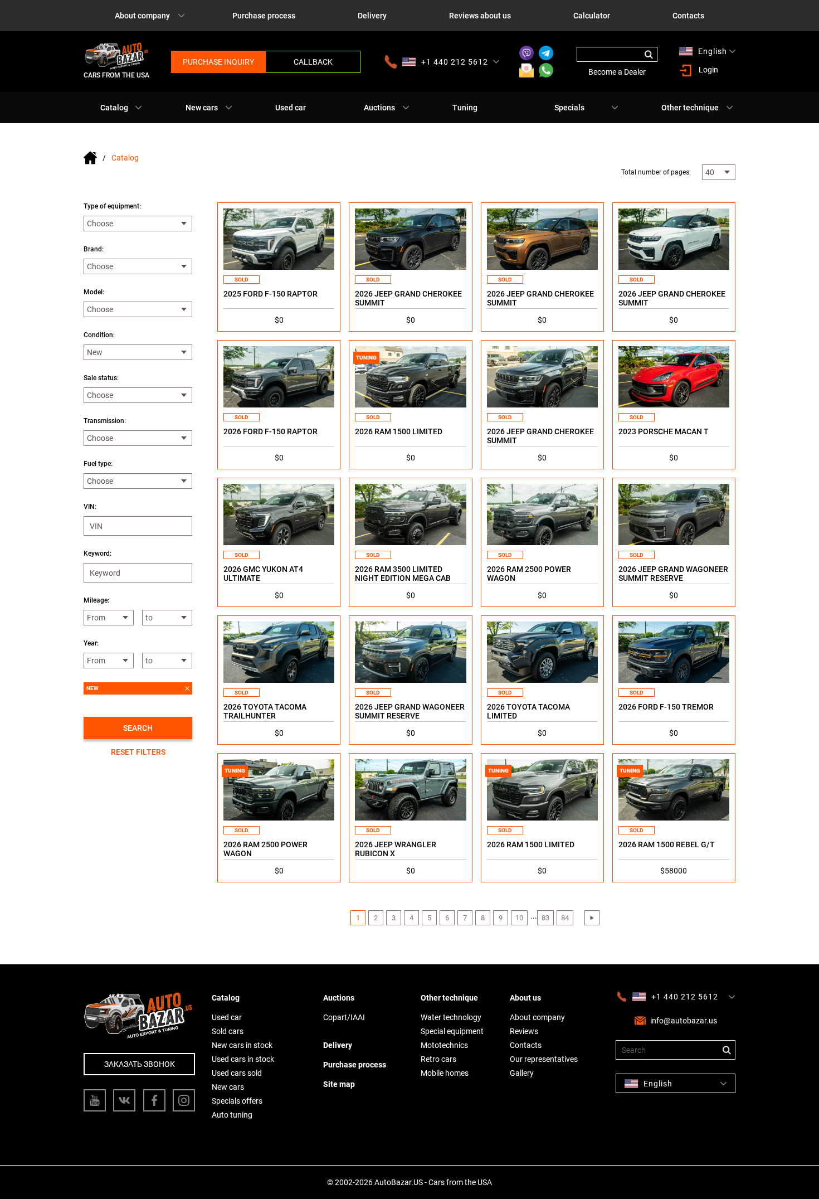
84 (565, 918)
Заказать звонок (139, 1064)
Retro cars (438, 1059)
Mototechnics (444, 1045)
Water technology (451, 1017)
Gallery (522, 1073)
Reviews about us (480, 15)
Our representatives (544, 1059)
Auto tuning (232, 1114)
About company (142, 15)
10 (519, 918)
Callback (313, 61)
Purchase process (263, 15)
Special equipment (452, 1031)
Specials (569, 107)
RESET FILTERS (138, 751)
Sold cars (227, 1031)
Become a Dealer (617, 71)
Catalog (114, 107)
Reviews (524, 1031)
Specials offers (237, 1100)
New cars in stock (242, 1045)
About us (525, 997)
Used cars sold (237, 1073)
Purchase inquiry (218, 61)
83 (545, 918)
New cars (202, 107)
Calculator (591, 15)
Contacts (688, 15)
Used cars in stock (243, 1059)
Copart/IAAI (344, 1017)
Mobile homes (445, 1073)
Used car (290, 107)
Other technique (690, 107)
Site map (339, 1084)
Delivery (372, 15)
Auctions (379, 107)
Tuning (464, 107)
